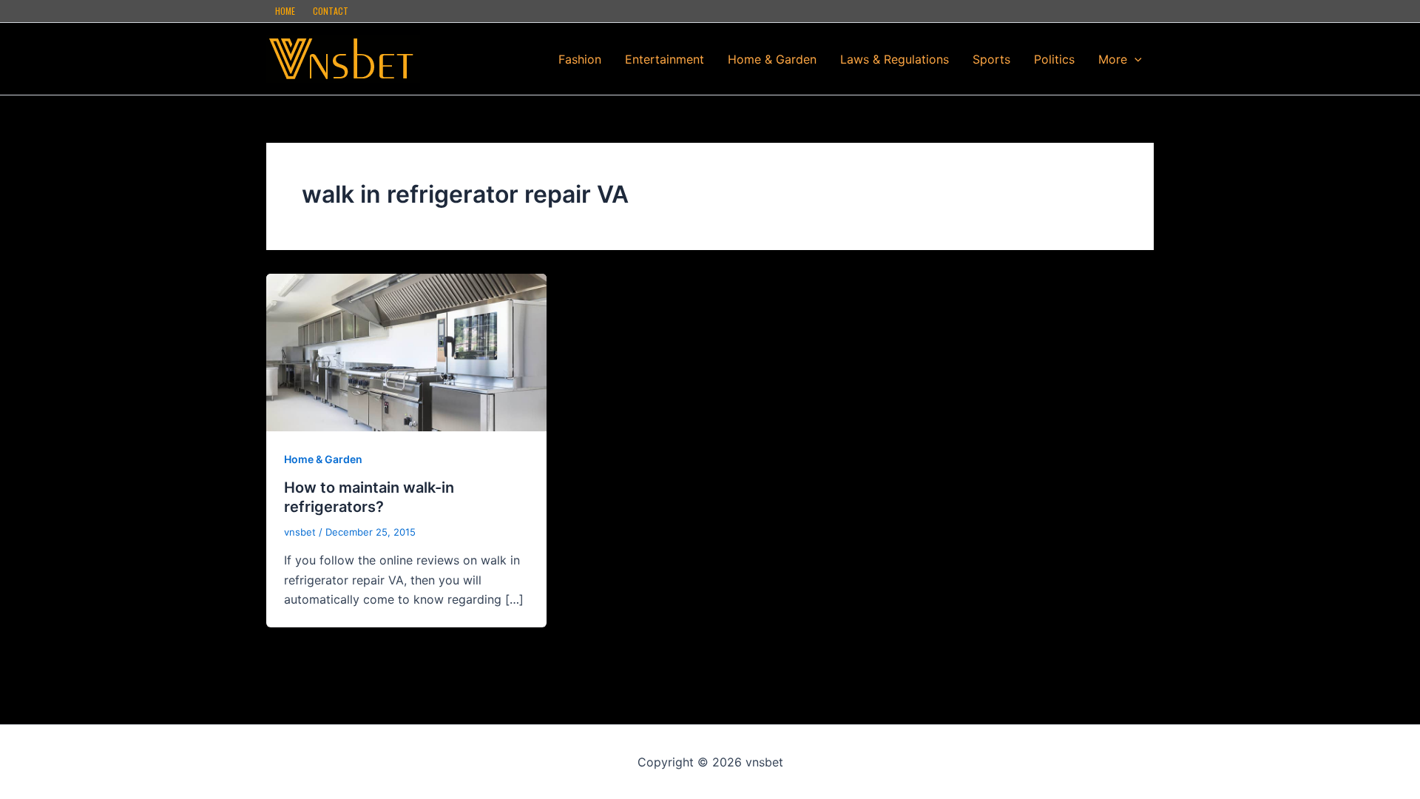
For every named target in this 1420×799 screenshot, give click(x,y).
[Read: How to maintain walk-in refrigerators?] (406, 351)
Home (285, 10)
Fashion (579, 59)
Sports (991, 59)
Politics (1054, 59)
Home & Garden (772, 59)
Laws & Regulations (894, 59)
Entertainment (664, 59)
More (1112, 59)
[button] (1134, 59)
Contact (330, 10)
